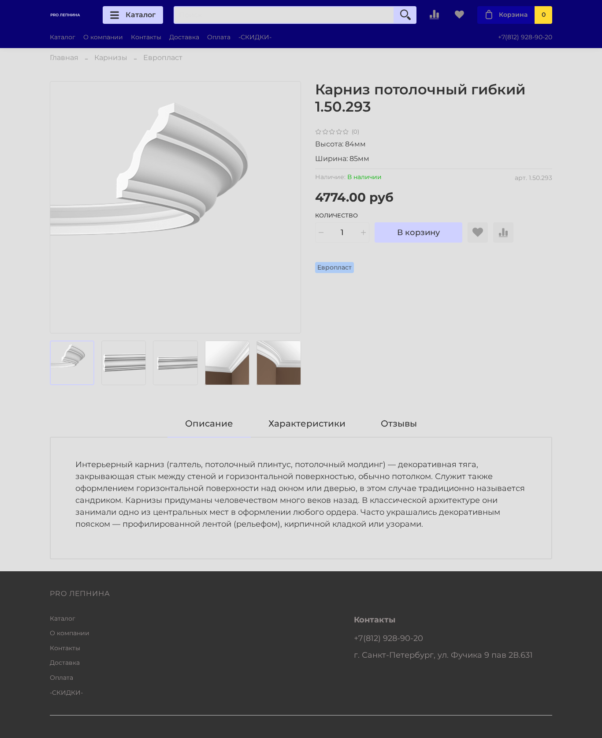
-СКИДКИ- (254, 37)
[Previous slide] (63, 207)
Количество (336, 215)
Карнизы (110, 57)
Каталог (141, 15)
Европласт (162, 57)
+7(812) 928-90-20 (525, 37)
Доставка (184, 37)
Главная (64, 57)
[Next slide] (286, 207)
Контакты (146, 37)
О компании (103, 37)
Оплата (218, 37)
